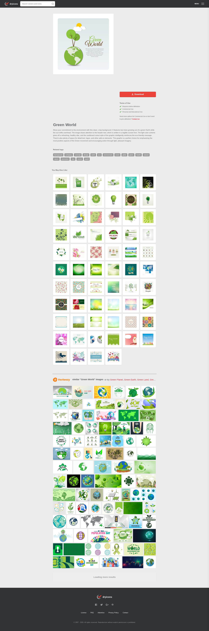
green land (143, 379)
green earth (130, 379)
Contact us (136, 119)
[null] (62, 392)
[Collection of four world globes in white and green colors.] (92, 428)
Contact (125, 613)
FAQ (92, 613)
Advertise (101, 613)
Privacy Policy (113, 613)
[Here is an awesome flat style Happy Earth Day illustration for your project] (117, 441)
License (83, 613)
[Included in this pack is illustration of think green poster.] (105, 428)
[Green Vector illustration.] (77, 454)
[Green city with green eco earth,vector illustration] (83, 392)
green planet (116, 379)
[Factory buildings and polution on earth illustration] (75, 415)
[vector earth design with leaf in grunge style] (120, 404)
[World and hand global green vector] (89, 404)
